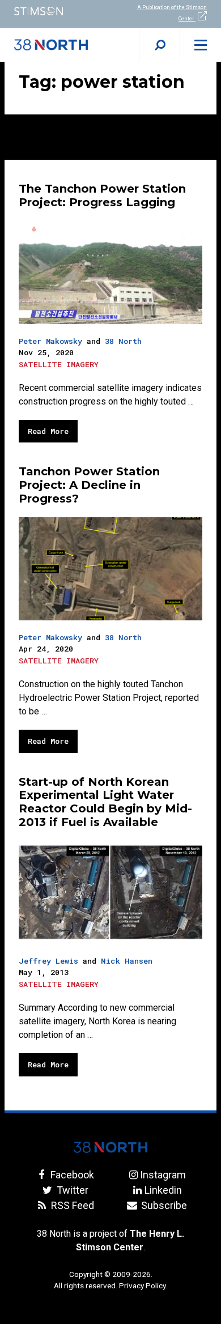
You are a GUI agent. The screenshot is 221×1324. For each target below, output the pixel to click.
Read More (48, 431)
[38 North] (110, 1147)
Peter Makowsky (50, 341)
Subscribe (163, 1205)
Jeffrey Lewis (48, 961)
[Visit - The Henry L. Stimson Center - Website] (55, 11)
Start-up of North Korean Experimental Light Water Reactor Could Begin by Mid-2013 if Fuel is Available (105, 802)
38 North (123, 341)
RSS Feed (71, 1205)
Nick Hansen (126, 961)
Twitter (71, 1190)
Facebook (71, 1175)
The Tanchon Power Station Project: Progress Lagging (102, 195)
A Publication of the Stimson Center (172, 13)
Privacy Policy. (143, 1285)
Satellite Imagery (59, 364)
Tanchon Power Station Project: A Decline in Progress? (89, 485)
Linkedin (162, 1190)
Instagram (163, 1175)
